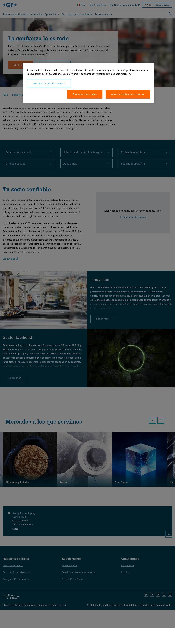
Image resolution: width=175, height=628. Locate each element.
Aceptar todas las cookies (127, 94)
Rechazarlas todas (85, 94)
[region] (88, 83)
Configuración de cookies (49, 83)
